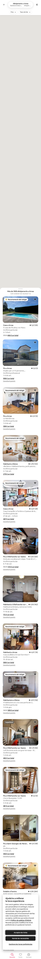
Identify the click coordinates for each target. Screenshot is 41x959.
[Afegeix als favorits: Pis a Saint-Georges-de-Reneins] (35, 817)
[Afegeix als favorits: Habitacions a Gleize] (35, 674)
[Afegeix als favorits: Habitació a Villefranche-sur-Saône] (35, 578)
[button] (12, 335)
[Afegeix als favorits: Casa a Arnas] (35, 299)
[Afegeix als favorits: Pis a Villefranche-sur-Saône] (35, 531)
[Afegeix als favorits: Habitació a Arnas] (35, 626)
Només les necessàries (20, 938)
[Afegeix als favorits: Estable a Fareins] (35, 865)
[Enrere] (4, 4)
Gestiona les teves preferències (20, 944)
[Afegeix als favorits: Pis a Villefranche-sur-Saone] (35, 722)
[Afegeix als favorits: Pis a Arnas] (35, 342)
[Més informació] (30, 293)
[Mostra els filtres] (37, 4)
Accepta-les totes (20, 933)
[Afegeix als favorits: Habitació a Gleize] (35, 438)
